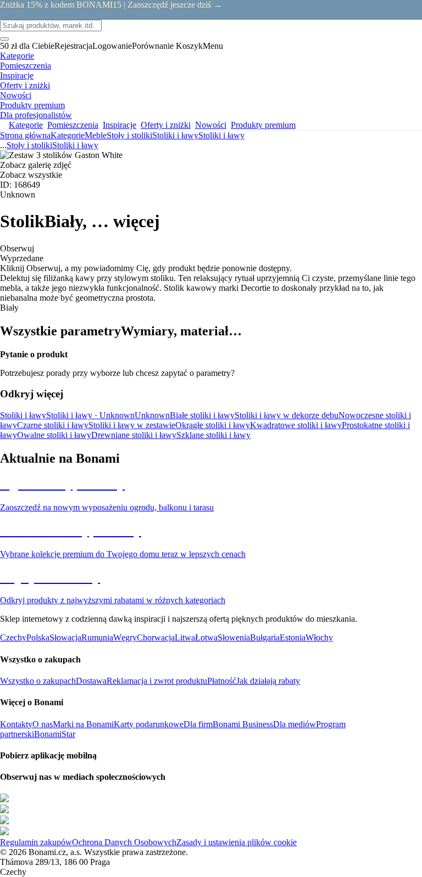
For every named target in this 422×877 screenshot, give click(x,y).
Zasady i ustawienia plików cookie (236, 842)
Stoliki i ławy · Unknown (90, 415)
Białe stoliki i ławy (202, 415)
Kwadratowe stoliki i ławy (296, 425)
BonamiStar (54, 734)
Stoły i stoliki (129, 135)
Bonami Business (243, 724)
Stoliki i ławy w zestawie (131, 425)
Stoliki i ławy (221, 135)
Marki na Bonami (83, 724)
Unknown (152, 415)
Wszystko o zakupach (38, 680)
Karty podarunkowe (149, 724)
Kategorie (68, 135)
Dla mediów (294, 724)
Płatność (221, 680)
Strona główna (25, 135)
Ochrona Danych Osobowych (124, 842)
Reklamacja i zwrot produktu (157, 680)
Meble (96, 135)
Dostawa (91, 680)
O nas (42, 724)
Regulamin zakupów (36, 842)
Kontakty (16, 724)
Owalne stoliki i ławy (54, 435)
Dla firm (198, 724)
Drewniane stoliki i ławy (133, 435)
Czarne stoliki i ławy (52, 425)
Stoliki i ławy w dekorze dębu (286, 415)
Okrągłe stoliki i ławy (212, 425)
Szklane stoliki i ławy (213, 435)
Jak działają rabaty (268, 680)
